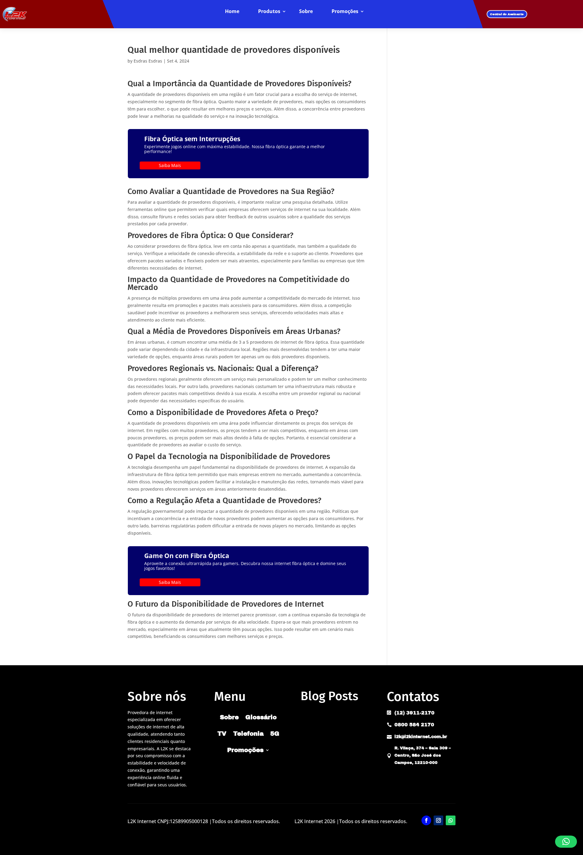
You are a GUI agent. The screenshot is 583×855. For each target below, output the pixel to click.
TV (222, 733)
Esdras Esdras (148, 61)
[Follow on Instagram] (438, 820)
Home (232, 11)
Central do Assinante (506, 14)
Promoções (345, 11)
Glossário (261, 717)
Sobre (306, 11)
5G (274, 733)
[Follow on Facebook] (426, 820)
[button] (566, 842)
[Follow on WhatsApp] (450, 820)
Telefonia (248, 733)
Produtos (269, 11)
